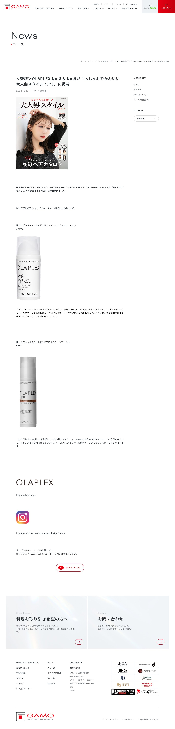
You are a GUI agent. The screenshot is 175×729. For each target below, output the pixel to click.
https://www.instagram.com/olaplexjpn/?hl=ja (40, 533)
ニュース (118, 4)
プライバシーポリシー (111, 719)
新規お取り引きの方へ (44, 8)
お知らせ (137, 89)
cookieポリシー (128, 719)
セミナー (107, 4)
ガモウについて (66, 8)
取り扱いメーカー (129, 8)
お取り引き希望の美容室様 (79, 673)
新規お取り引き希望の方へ (27, 662)
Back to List (73, 567)
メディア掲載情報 (141, 99)
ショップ (113, 8)
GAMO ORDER (76, 662)
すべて (136, 84)
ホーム (83, 61)
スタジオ (99, 8)
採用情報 (96, 4)
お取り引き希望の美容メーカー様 (82, 683)
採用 (71, 687)
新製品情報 (84, 8)
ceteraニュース (140, 94)
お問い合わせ (75, 667)
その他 (72, 690)
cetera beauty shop (77, 676)
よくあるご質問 (131, 4)
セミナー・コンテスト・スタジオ (82, 680)
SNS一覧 (51, 678)
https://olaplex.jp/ (25, 494)
